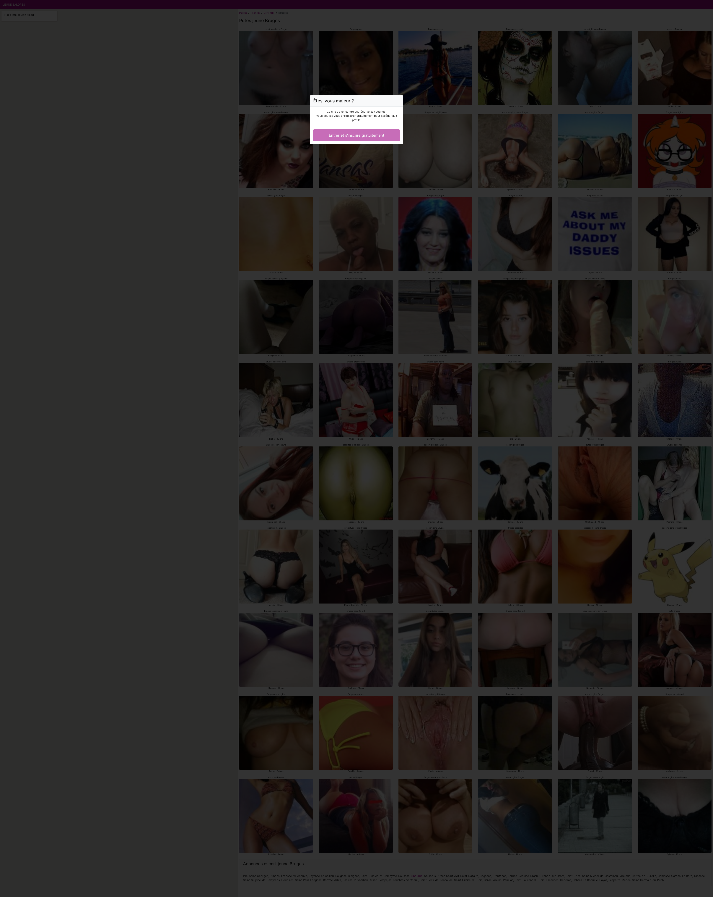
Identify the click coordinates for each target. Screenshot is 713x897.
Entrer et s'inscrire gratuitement (356, 135)
